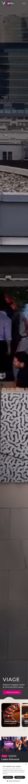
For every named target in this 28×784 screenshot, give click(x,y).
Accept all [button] (8, 777)
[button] (20, 730)
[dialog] (14, 773)
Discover (10, 715)
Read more (5, 773)
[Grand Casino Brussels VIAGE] (8, 3)
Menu (24, 3)
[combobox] (22, 764)
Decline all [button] (20, 777)
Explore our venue (13, 692)
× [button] (25, 764)
